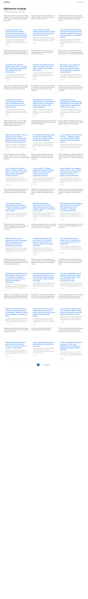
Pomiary (7, 2)
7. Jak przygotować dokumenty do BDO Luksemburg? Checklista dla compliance (43, 344)
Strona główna (80, 2)
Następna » (47, 364)
